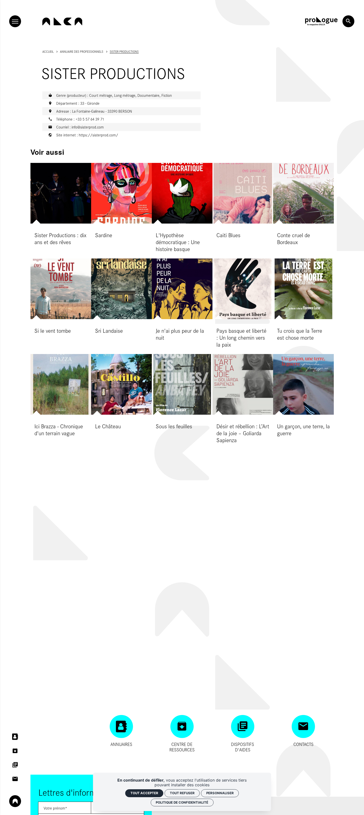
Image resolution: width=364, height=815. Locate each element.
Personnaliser (220, 793)
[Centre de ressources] (15, 751)
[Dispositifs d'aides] (15, 765)
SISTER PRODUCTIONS (124, 51)
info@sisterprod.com (88, 126)
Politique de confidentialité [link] (182, 802)
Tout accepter (144, 793)
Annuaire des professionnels (81, 51)
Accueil (48, 51)
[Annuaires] (15, 737)
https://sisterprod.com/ (98, 134)
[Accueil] (62, 21)
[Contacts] (15, 779)
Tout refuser (182, 793)
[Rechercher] (348, 21)
